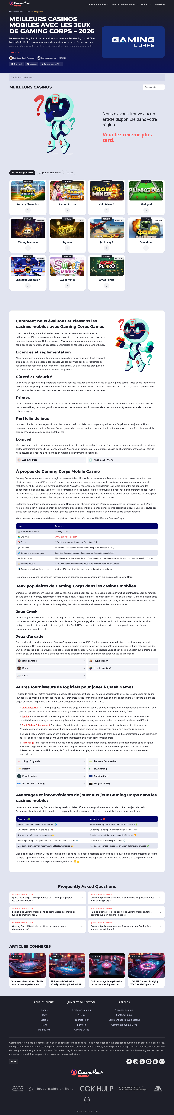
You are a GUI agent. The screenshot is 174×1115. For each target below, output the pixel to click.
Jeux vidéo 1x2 (30, 707)
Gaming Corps (81, 1029)
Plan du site (44, 1029)
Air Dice (81, 1014)
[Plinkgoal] (146, 197)
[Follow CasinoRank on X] (142, 1061)
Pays (44, 1024)
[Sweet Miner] (67, 273)
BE (12, 1061)
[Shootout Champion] (28, 273)
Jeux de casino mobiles (123, 4)
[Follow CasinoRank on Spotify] (155, 1061)
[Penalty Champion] (28, 197)
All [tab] (71, 172)
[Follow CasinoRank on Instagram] (135, 1061)
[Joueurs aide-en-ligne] (51, 1088)
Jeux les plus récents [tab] (51, 172)
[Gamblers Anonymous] (157, 1088)
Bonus (44, 1009)
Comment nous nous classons (124, 1019)
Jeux (44, 1014)
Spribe (25, 716)
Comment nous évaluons (124, 1024)
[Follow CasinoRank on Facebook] (129, 1061)
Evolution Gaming (81, 1009)
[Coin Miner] (146, 235)
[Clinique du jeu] (133, 1088)
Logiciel (44, 1019)
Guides (144, 4)
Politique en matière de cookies (87, 1111)
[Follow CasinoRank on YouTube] (149, 1061)
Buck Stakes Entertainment (36, 725)
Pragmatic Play (81, 1019)
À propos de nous (124, 1009)
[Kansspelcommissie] (17, 1088)
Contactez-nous (124, 1014)
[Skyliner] (67, 235)
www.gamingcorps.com (66, 537)
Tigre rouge (28, 742)
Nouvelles (159, 4)
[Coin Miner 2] (106, 197)
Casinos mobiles (97, 4)
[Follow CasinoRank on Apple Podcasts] (162, 1061)
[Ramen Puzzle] (67, 197)
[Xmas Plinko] (106, 273)
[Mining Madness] (28, 235)
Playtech (81, 1024)
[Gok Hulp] (96, 1088)
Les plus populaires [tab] (24, 172)
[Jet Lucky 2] (106, 235)
